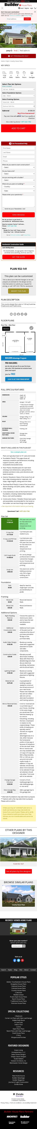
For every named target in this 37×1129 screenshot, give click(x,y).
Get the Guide (18, 257)
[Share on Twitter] (22, 314)
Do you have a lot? (8, 171)
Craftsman (18, 993)
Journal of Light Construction (18, 1082)
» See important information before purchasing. (17, 506)
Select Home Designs (18, 1054)
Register (27, 8)
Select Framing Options (10, 99)
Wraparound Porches (18, 1037)
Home (3, 61)
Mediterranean (18, 995)
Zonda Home (18, 1084)
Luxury (18, 1027)
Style (7, 61)
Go (24, 946)
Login (31, 8)
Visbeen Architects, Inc (18, 1061)
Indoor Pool (19, 1025)
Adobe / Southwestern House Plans (18, 982)
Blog (15, 970)
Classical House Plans (18, 986)
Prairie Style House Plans (18, 997)
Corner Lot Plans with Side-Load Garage (18, 1018)
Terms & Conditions (15, 15)
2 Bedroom (18, 1016)
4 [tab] (20, 49)
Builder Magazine (18, 1080)
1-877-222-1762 (25, 122)
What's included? (7, 86)
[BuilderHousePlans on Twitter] (18, 960)
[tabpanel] (18, 36)
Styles (10, 970)
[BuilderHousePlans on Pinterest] (22, 960)
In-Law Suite (18, 1022)
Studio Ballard (18, 1059)
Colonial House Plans (18, 988)
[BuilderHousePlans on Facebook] (15, 960)
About (26, 970)
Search (3, 970)
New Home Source (18, 1076)
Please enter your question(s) (12, 195)
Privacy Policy (28, 15)
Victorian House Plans (18, 1003)
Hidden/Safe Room (18, 1020)
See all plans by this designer (18, 871)
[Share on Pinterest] (25, 314)
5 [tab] (23, 49)
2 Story (18, 1035)
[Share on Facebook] (18, 314)
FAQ (20, 970)
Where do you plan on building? (13, 184)
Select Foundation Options (11, 93)
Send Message (18, 215)
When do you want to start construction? (16, 165)
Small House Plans (18, 1033)
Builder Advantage (18, 1078)
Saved (22, 8)
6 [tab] (26, 49)
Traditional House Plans (18, 1001)
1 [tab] (11, 49)
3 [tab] (17, 49)
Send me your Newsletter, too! (15, 209)
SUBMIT (27, 19)
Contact (33, 970)
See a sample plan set (18, 452)
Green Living (18, 1050)
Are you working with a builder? (13, 177)
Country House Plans (16, 61)
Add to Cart (18, 128)
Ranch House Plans (18, 999)
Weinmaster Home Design (18, 1063)
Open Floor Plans (18, 1029)
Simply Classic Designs (18, 1057)
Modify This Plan (18, 291)
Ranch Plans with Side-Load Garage (18, 1031)
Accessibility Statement (29, 1103)
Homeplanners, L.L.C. (18, 1052)
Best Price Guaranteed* (26, 113)
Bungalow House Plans (18, 984)
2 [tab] (14, 49)
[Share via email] (11, 314)
